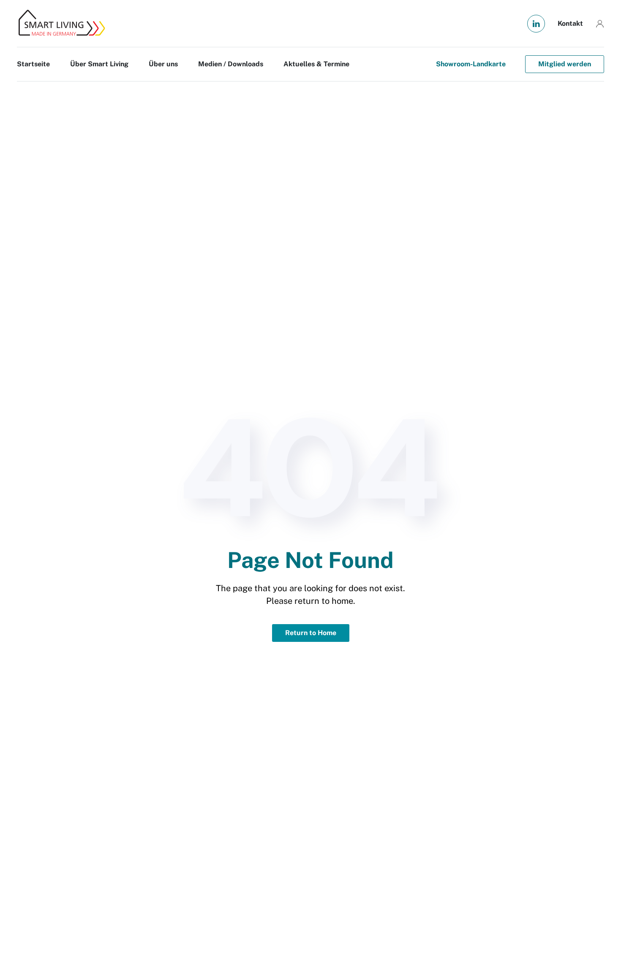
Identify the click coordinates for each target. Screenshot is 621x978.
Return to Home (310, 633)
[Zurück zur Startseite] (61, 23)
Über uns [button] (163, 64)
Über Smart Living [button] (99, 64)
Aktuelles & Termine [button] (316, 64)
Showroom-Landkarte (471, 64)
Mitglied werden (564, 64)
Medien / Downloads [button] (230, 64)
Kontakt (570, 23)
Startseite (33, 64)
